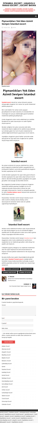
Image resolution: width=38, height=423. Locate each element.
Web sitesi (5, 328)
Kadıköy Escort (6, 372)
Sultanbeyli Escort (7, 392)
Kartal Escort (5, 375)
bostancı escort (13, 412)
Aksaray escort (6, 349)
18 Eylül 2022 (6, 27)
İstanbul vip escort (25, 272)
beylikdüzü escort (10, 414)
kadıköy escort (30, 416)
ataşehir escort (9, 416)
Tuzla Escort (5, 398)
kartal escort (20, 414)
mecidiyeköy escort (7, 381)
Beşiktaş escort (6, 355)
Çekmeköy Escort (7, 363)
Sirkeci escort (6, 390)
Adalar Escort (6, 346)
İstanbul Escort (6, 369)
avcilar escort (16, 418)
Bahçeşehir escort (5, 422)
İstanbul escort (28, 238)
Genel (3, 366)
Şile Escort (5, 387)
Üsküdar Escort (6, 404)
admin (14, 27)
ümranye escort (24, 412)
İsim (3, 318)
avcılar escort (4, 412)
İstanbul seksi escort (9, 272)
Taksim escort (6, 395)
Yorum (4, 305)
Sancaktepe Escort (7, 384)
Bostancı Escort (6, 361)
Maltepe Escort (6, 378)
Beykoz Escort (6, 358)
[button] (36, 16)
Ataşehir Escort (6, 352)
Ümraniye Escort (6, 401)
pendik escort (29, 414)
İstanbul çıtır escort (12, 269)
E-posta (4, 323)
